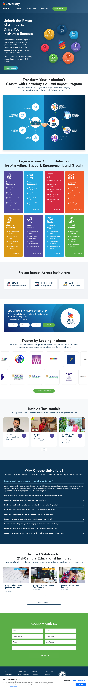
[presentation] (42, 449)
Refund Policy (49, 672)
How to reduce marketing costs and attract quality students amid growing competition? (34, 533)
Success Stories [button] (31, 9)
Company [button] (18, 9)
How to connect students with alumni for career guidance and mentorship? (29, 510)
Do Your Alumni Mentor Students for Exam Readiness (14, 587)
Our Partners (8, 675)
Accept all (80, 684)
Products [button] (6, 9)
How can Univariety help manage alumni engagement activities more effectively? (31, 524)
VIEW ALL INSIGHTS (44, 603)
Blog (6, 672)
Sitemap (47, 675)
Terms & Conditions (23, 675)
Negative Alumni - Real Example (70, 586)
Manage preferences (79, 680)
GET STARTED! (44, 655)
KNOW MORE (16, 209)
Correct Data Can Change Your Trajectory (43, 586)
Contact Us (35, 675)
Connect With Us (60, 9)
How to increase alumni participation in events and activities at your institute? (30, 528)
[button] (43, 596)
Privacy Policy (22, 672)
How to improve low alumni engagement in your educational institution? (28, 481)
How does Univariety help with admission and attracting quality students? (29, 514)
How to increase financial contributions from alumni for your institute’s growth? (31, 505)
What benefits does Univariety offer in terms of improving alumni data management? (33, 495)
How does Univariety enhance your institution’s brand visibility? (25, 500)
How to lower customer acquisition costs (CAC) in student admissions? (28, 519)
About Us (34, 672)
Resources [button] (44, 9)
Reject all (67, 680)
